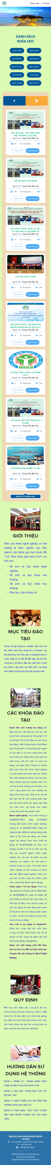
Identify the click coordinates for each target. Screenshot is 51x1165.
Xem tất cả (34, 83)
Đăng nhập (34, 3)
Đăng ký (46, 3)
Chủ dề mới (16, 75)
